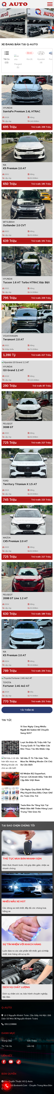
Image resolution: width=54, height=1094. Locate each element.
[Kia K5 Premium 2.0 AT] (27, 147)
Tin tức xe (7, 1046)
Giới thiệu (32, 1040)
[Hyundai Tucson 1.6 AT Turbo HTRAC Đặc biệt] (27, 261)
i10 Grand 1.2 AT (13, 370)
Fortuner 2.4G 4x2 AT (16, 685)
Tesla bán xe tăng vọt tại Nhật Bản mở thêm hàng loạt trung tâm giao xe (36, 808)
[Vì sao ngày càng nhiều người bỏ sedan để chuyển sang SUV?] (10, 731)
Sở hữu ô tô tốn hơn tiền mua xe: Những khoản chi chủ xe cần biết (36, 761)
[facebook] (5, 1062)
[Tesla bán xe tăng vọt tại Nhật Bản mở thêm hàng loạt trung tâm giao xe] (10, 810)
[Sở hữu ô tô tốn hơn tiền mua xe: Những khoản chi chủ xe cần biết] (10, 763)
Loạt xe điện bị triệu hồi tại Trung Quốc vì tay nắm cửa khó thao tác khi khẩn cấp (35, 745)
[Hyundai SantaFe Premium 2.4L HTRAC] (27, 90)
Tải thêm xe (27, 710)
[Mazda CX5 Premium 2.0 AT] (27, 520)
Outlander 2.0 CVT (14, 225)
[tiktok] (17, 1062)
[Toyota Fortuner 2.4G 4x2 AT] (27, 678)
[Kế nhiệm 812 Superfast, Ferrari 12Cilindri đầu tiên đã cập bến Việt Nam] (10, 778)
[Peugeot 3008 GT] (27, 406)
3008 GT (8, 427)
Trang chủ (7, 1040)
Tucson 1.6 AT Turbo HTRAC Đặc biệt (26, 282)
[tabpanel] (27, 23)
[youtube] (11, 1062)
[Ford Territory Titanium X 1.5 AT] (27, 463)
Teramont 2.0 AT (13, 339)
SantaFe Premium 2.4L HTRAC (21, 111)
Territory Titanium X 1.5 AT (20, 484)
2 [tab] (28, 33)
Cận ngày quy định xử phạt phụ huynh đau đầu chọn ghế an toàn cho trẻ (36, 792)
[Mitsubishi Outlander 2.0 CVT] (27, 204)
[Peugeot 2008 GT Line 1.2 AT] (27, 577)
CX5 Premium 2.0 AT (15, 541)
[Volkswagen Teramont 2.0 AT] (27, 318)
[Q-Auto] (19, 4)
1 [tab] (25, 33)
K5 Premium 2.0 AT (14, 168)
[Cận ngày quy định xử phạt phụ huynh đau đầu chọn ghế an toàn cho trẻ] (10, 794)
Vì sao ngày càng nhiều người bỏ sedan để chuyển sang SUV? (34, 729)
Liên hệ (30, 1046)
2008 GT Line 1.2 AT (15, 598)
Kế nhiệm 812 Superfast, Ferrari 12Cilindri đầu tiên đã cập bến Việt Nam (36, 776)
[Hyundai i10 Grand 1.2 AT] (27, 362)
